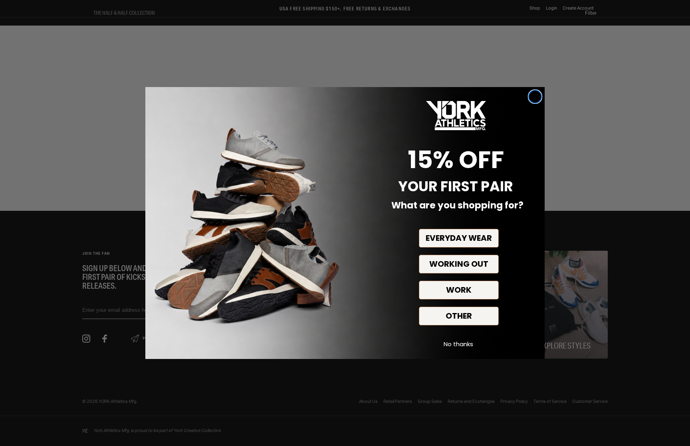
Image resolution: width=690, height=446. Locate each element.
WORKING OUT (458, 264)
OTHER (459, 315)
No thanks (458, 344)
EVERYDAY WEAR (459, 238)
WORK (459, 289)
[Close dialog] (535, 96)
